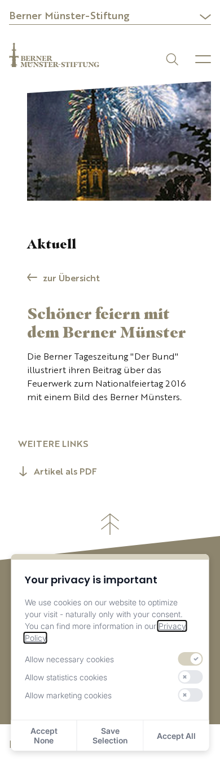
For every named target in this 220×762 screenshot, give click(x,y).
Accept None (44, 735)
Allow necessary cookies (69, 659)
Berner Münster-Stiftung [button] (69, 16)
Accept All (176, 736)
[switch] (190, 659)
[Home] (54, 55)
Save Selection (110, 735)
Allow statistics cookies (66, 677)
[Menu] (203, 59)
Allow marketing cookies (68, 695)
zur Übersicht (71, 278)
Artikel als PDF (65, 472)
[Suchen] (171, 58)
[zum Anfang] (110, 524)
